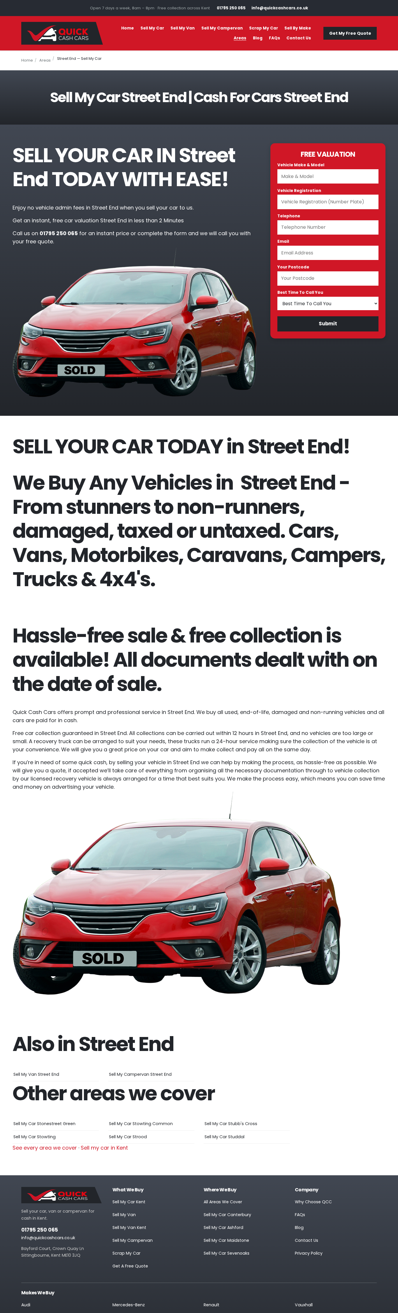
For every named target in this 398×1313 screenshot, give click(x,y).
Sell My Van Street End (36, 1074)
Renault (211, 1305)
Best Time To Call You (300, 292)
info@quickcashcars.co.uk (48, 1238)
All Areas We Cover (223, 1202)
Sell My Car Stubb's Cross (231, 1124)
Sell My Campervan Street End (140, 1074)
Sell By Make (297, 28)
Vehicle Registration (299, 190)
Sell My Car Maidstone (226, 1240)
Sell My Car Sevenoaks (226, 1253)
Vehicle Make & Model (300, 165)
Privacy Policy (309, 1253)
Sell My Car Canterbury (227, 1215)
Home (127, 28)
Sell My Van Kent (129, 1227)
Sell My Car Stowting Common (141, 1124)
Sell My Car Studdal (224, 1137)
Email (283, 241)
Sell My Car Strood (128, 1137)
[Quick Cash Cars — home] (62, 33)
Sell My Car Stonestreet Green (44, 1124)
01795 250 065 (39, 1229)
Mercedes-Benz (128, 1305)
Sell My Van (182, 28)
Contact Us (298, 38)
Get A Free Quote (130, 1266)
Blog (258, 38)
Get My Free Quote (350, 33)
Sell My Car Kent (128, 1202)
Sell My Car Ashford (223, 1227)
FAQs (274, 38)
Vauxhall (304, 1305)
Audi (25, 1305)
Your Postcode (293, 267)
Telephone (288, 216)
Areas (240, 38)
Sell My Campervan (222, 28)
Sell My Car (152, 28)
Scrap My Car (263, 28)
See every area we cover (45, 1147)
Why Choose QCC (313, 1202)
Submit (328, 323)
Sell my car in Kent (104, 1147)
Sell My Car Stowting (34, 1137)
